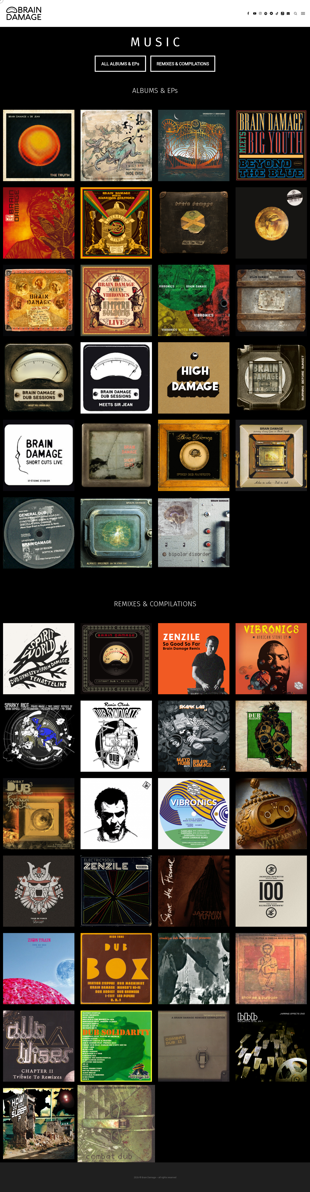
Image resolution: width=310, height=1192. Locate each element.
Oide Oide (116, 146)
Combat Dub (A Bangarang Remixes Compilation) (116, 1126)
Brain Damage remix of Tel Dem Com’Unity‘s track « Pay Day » (116, 816)
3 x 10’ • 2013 (193, 316)
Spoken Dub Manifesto (193, 459)
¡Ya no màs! (39, 224)
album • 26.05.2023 (194, 158)
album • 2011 (193, 394)
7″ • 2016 (271, 239)
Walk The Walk (39, 305)
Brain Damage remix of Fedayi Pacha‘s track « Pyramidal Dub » (38, 813)
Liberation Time (116, 223)
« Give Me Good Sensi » (39, 977)
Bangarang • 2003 (194, 1055)
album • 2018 (39, 232)
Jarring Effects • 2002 (38, 1131)
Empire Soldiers (193, 302)
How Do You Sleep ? (39, 1126)
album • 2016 (194, 232)
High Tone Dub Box (116, 967)
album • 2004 (271, 472)
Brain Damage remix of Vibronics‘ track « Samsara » (194, 816)
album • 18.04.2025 (116, 155)
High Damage (193, 379)
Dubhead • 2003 (116, 1053)
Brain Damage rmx (39, 973)
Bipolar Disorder (194, 537)
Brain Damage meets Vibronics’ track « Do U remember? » (271, 733)
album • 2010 (271, 394)
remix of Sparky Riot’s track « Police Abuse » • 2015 (39, 744)
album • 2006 (194, 472)
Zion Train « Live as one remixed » (38, 967)
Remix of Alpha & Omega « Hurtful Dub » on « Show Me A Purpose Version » (271, 971)
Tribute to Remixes (39, 1049)
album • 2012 (39, 394)
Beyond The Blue (271, 146)
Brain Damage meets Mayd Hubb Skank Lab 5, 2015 (194, 741)
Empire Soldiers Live (116, 304)
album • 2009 (38, 468)
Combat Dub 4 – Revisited (116, 659)
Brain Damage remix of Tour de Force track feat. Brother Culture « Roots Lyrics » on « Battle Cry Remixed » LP (38, 893)
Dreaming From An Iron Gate (193, 146)
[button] (303, 13)
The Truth (39, 146)
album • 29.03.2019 (116, 672)
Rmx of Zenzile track (194, 656)
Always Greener (116, 534)
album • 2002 (116, 551)
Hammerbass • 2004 (39, 1058)
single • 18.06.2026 (38, 155)
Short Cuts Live (39, 460)
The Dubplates (194, 308)
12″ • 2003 (39, 553)
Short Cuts (116, 460)
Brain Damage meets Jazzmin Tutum (194, 893)
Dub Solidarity (116, 1049)
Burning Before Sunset (271, 382)
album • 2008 (116, 468)
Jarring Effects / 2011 (271, 898)
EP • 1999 (194, 549)
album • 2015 (39, 313)
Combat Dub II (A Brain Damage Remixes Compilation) (194, 1048)
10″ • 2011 (116, 394)
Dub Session (116, 379)
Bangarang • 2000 (116, 1132)
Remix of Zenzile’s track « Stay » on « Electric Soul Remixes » (116, 893)
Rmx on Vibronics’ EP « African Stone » (271, 661)
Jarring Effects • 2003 (271, 1053)
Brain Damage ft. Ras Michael (271, 227)
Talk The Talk (194, 224)
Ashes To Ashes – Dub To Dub (271, 459)
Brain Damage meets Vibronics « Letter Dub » (271, 811)
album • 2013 (271, 317)
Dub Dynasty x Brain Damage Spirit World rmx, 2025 (38, 663)
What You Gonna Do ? (38, 382)
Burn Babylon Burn (271, 1049)
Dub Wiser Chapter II (38, 1044)
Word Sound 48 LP (194, 971)
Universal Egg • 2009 (39, 982)
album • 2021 (271, 158)
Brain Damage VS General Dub (38, 537)
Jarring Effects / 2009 (116, 980)
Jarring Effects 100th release (271, 894)
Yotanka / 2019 (193, 671)
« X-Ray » (116, 976)
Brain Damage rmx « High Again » (39, 1053)
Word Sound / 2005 (193, 976)
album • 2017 (116, 236)
